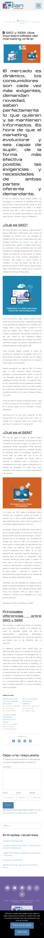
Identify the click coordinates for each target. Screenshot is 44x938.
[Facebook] (7, 888)
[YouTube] (29, 888)
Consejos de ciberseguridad (13, 841)
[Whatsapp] (22, 894)
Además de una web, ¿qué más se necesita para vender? (10, 701)
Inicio (6, 900)
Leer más (22, 932)
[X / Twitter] (14, 888)
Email (18, 793)
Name (5, 793)
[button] (38, 5)
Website (32, 793)
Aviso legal (28, 902)
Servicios (14, 900)
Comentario (7, 767)
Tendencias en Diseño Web (12, 860)
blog (19, 415)
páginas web (28, 242)
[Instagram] (36, 888)
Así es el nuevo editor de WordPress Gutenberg (29, 701)
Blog (38, 900)
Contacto (17, 902)
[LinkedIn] (22, 888)
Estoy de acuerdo (22, 925)
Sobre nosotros (27, 900)
